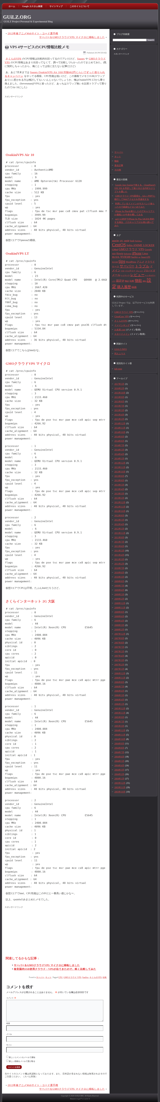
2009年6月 (119, 590)
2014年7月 (119, 445)
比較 (105, 977)
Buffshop (138, 241)
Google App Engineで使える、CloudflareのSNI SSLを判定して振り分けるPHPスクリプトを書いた (134, 188)
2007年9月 (119, 638)
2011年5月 (119, 551)
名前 (8, 1023)
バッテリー (130, 271)
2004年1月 (119, 779)
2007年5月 (119, 651)
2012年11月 (119, 507)
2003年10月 (119, 792)
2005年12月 (119, 708)
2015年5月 (119, 410)
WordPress (131, 262)
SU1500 (115, 262)
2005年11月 (119, 713)
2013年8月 (119, 480)
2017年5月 (119, 384)
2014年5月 (119, 450)
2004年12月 (119, 730)
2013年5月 (119, 485)
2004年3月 (119, 770)
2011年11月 (119, 533)
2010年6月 (119, 572)
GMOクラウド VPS (72, 977)
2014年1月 (119, 458)
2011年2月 (119, 564)
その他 (117, 170)
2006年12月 (119, 673)
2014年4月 (119, 454)
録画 (134, 287)
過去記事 (118, 165)
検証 (127, 281)
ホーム (12, 6)
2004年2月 (119, 774)
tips (122, 261)
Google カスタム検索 (32, 6)
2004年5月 (119, 761)
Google (148, 249)
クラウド (150, 261)
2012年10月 (119, 511)
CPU (60, 977)
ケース (115, 266)
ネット (48, 977)
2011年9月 (119, 537)
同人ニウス (119, 354)
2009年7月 (119, 586)
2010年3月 (119, 577)
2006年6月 (119, 691)
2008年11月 (119, 608)
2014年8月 (119, 441)
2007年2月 (119, 665)
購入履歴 (124, 287)
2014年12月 (119, 423)
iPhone (137, 253)
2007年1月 (119, 669)
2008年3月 (119, 625)
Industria (127, 253)
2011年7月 (119, 542)
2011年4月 (119, 555)
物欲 (116, 161)
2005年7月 (119, 722)
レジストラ (125, 275)
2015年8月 (119, 401)
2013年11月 (119, 467)
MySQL (116, 257)
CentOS (119, 244)
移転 (144, 281)
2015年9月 (119, 397)
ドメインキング (122, 325)
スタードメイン (122, 334)
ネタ (123, 271)
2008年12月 (119, 603)
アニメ (140, 261)
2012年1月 (119, 529)
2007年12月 (119, 634)
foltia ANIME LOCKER (140, 245)
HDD (114, 254)
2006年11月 (119, 678)
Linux (145, 253)
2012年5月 (119, 520)
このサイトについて (79, 6)
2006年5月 (119, 695)
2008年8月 (119, 612)
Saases (81, 58)
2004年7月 (119, 752)
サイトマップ (56, 6)
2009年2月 (119, 599)
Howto (119, 253)
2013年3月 (119, 494)
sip (139, 257)
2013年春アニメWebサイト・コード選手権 (33, 33)
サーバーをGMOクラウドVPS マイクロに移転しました (72, 37)
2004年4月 (119, 765)
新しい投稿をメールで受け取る (22, 1061)
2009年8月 (119, 581)
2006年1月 (119, 704)
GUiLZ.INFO (120, 349)
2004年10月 (119, 739)
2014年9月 (119, 437)
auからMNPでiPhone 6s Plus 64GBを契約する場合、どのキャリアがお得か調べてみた (134, 222)
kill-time (118, 369)
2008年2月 (119, 629)
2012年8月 (119, 515)
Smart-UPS (145, 257)
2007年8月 (119, 643)
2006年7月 (119, 686)
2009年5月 (119, 594)
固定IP (120, 280)
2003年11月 (119, 787)
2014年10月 (119, 432)
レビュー (137, 275)
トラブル (142, 266)
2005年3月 (119, 726)
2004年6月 (119, 757)
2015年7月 (119, 406)
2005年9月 (119, 717)
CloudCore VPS (121, 316)
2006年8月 (119, 682)
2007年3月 (119, 660)
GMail (115, 249)
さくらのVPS (13, 58)
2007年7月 (119, 647)
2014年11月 (119, 428)
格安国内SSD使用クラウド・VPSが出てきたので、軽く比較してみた (55, 969)
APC (121, 241)
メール (9, 1034)
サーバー (40, 977)
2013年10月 (119, 472)
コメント (11, 998)
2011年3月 (119, 559)
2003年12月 (119, 783)
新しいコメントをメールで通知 (22, 1057)
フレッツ (139, 271)
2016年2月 (119, 388)
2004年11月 (119, 735)
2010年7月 (119, 568)
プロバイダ (149, 270)
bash (132, 240)
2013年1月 (119, 498)
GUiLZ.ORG (17, 17)
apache (115, 240)
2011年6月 (119, 546)
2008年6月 (119, 616)
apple (126, 240)
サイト (9, 1045)
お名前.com (119, 330)
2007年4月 (119, 656)
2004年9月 (119, 743)
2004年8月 (119, 748)
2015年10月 (119, 393)
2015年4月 (119, 415)
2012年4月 (119, 524)
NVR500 (125, 256)
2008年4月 (119, 621)
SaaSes (85, 977)
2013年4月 (119, 489)
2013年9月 (119, 476)
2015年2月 (119, 419)
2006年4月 (119, 700)
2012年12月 (119, 502)
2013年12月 (119, 463)
